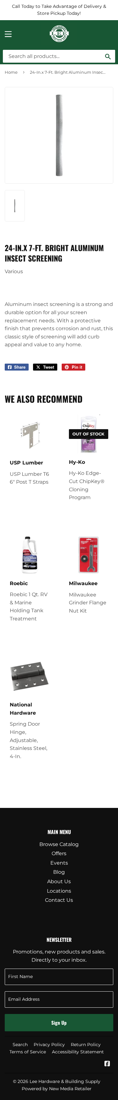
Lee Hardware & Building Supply (65, 1081)
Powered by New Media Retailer (57, 1088)
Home (11, 72)
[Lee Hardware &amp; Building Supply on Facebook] (107, 1064)
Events (59, 863)
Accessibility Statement (78, 1051)
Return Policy (86, 1044)
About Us (59, 881)
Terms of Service (27, 1051)
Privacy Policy (49, 1044)
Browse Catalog (59, 844)
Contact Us (59, 900)
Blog (59, 872)
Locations (59, 891)
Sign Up (59, 1022)
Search (20, 1044)
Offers (59, 853)
